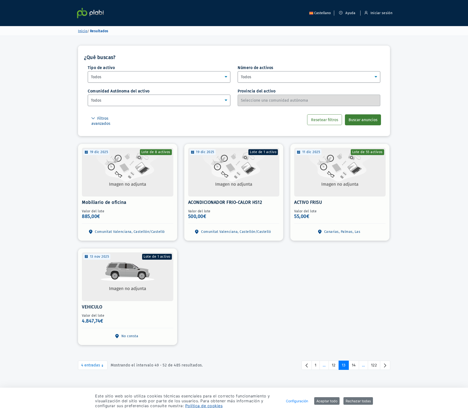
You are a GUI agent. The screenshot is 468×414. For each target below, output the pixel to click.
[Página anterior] (307, 365)
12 (335, 366)
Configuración (297, 401)
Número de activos (255, 67)
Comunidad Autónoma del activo (119, 91)
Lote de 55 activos (367, 152)
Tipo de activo (101, 67)
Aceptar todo (326, 401)
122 (375, 366)
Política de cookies (204, 405)
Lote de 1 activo (263, 152)
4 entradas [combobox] (94, 366)
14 (355, 366)
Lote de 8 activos (155, 152)
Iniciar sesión (380, 13)
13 (345, 366)
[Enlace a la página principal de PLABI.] (90, 13)
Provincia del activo (256, 91)
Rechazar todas (358, 401)
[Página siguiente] (385, 365)
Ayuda (349, 13)
